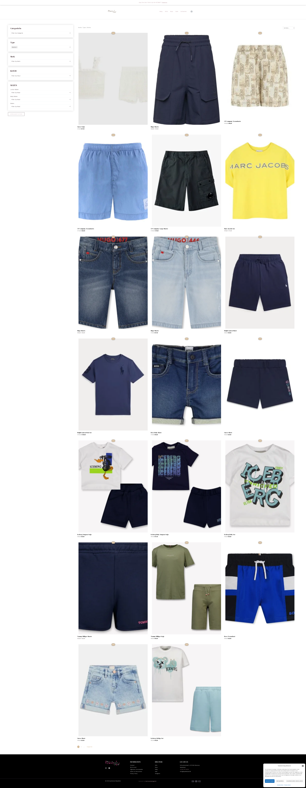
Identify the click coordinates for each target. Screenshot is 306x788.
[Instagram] (106, 768)
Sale (156, 771)
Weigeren (280, 781)
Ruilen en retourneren (136, 771)
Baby (156, 769)
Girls (156, 765)
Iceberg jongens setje (84, 534)
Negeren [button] (164, 2)
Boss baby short (156, 433)
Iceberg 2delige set (157, 738)
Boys (156, 767)
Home (80, 27)
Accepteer (270, 781)
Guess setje (81, 127)
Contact (132, 765)
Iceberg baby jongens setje (160, 534)
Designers (157, 773)
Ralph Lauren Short (230, 331)
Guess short (81, 738)
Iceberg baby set (229, 534)
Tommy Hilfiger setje (157, 636)
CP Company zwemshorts (232, 121)
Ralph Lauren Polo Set (84, 433)
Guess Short (228, 433)
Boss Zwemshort (229, 636)
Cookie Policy (280, 784)
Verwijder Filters (16, 114)
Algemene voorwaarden (136, 769)
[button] (303, 766)
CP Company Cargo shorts (159, 229)
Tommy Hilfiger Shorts (84, 636)
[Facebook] (109, 768)
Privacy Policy (287, 784)
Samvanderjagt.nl (150, 781)
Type (84, 27)
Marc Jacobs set (229, 229)
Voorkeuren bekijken (294, 781)
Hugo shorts (155, 127)
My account (133, 767)
